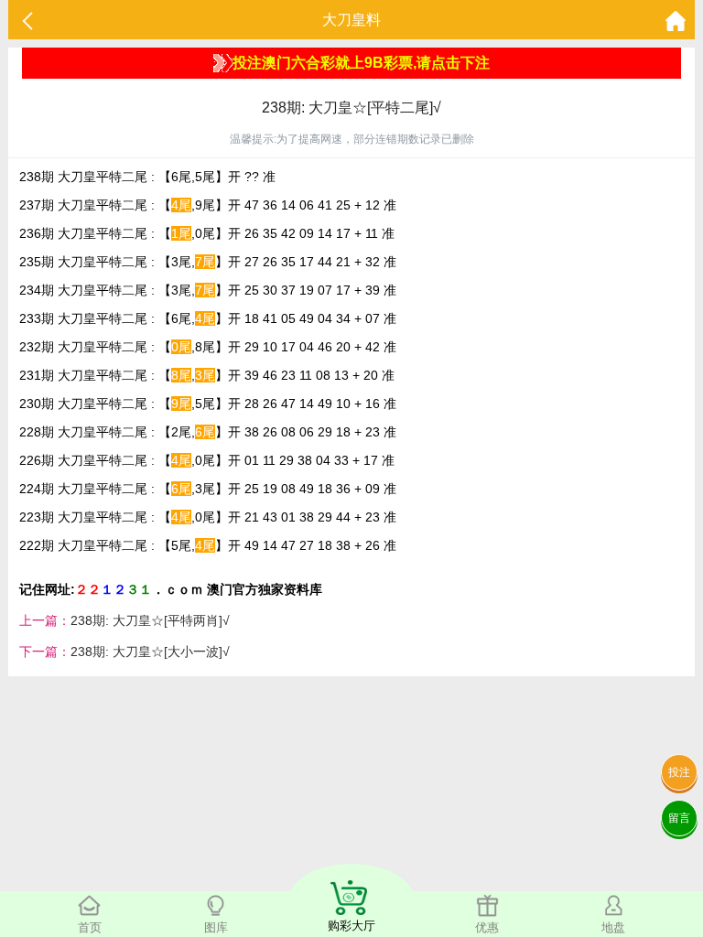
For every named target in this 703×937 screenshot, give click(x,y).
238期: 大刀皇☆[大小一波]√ (150, 651)
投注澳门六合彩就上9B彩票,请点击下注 (361, 62)
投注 (679, 772)
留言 (679, 818)
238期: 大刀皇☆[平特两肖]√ (150, 620)
